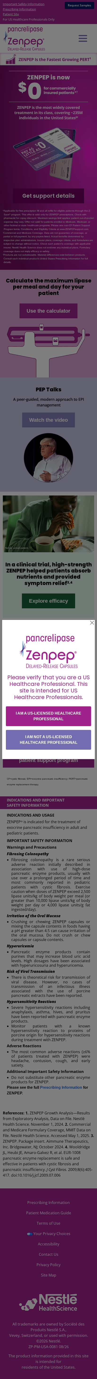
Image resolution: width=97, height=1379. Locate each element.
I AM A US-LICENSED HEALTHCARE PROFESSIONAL (48, 716)
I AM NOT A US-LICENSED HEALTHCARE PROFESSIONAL (48, 740)
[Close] (92, 623)
